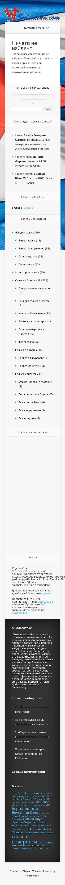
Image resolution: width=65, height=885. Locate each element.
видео (48, 825)
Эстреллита (18, 825)
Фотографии (26, 342)
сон (34, 848)
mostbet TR (30, 799)
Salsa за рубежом (30, 410)
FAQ (42, 604)
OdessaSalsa (45, 601)
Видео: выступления (31, 248)
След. (33, 103)
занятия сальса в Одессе (31, 830)
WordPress (32, 875)
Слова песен (26, 264)
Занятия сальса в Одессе (34, 301)
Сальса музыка (28, 256)
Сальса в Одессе (25, 280)
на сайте (22, 207)
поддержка (19, 612)
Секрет (28, 822)
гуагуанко (16, 829)
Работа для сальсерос (33, 321)
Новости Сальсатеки (32, 313)
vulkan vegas (27, 805)
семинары (17, 848)
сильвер (27, 848)
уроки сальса (43, 848)
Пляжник (17, 819)
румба (36, 832)
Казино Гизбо (40, 816)
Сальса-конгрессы (26, 374)
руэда (43, 833)
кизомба (28, 833)
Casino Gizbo (21, 793)
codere (32, 793)
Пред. (33, 91)
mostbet (46, 796)
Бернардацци (25, 808)
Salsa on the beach (30, 402)
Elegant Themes (32, 871)
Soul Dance (41, 802)
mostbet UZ (43, 799)
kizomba (35, 796)
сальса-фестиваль (39, 845)
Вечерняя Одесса (27, 812)
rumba (24, 802)
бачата (29, 825)
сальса (49, 833)
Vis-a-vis (16, 805)
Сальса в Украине (26, 350)
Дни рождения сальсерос (35, 288)
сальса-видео (45, 842)
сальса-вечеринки (24, 839)
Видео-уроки (27, 240)
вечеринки (38, 825)
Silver (30, 802)
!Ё (13, 793)
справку (46, 593)
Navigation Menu (34, 27)
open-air (16, 802)
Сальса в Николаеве (31, 358)
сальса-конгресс (20, 845)
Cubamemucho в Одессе (34, 394)
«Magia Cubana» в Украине (35, 382)
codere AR (41, 793)
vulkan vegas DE (42, 805)
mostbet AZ (18, 799)
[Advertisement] (26, 495)
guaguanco (24, 796)
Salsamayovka (27, 418)
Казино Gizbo (25, 816)
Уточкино (40, 822)
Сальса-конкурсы (30, 366)
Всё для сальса (24, 232)
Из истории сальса (27, 272)
